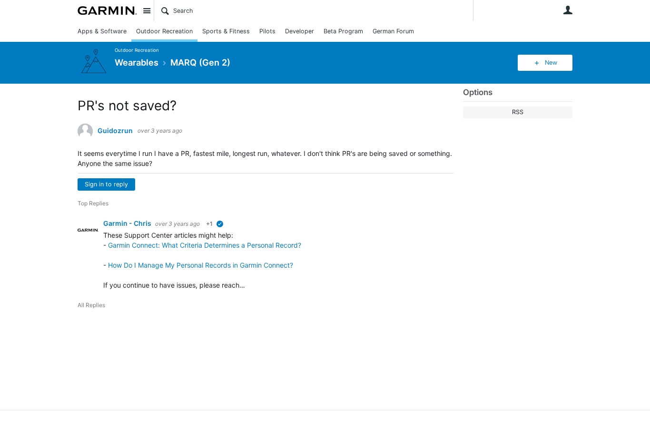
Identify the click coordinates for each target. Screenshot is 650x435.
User (567, 10)
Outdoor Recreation (164, 31)
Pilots (267, 31)
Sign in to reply (106, 184)
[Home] (107, 10)
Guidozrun (115, 131)
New (551, 62)
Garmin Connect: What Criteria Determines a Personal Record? (204, 245)
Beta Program (343, 31)
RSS (517, 112)
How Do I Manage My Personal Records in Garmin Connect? (200, 265)
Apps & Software (102, 31)
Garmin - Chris (128, 223)
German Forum (393, 31)
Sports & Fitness (226, 31)
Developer (299, 31)
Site (146, 10)
